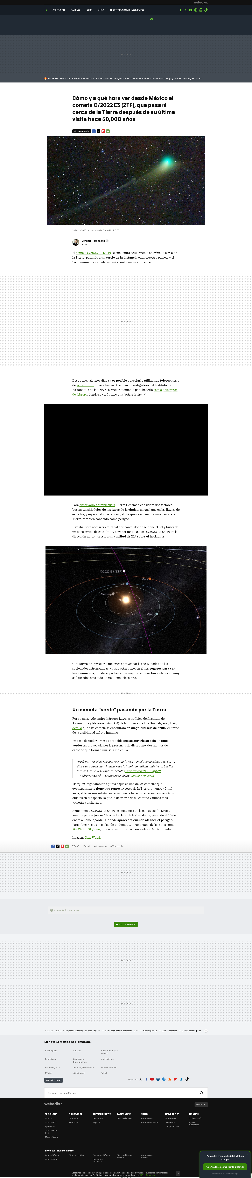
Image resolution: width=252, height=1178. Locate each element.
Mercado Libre (92, 78)
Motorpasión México (147, 1156)
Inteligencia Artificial (122, 78)
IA (137, 78)
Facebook (180, 10)
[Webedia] (201, 2)
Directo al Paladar (125, 1118)
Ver (127, 924)
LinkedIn (181, 1078)
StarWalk (78, 829)
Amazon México (74, 78)
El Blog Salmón (195, 1118)
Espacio (87, 846)
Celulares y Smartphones (80, 1060)
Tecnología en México (83, 1067)
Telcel (104, 1072)
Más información (147, 1175)
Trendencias (170, 1118)
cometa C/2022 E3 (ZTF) (93, 253)
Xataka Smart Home (51, 1131)
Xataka (48, 1118)
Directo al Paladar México (125, 1156)
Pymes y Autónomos (194, 1123)
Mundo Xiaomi (51, 1136)
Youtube (190, 10)
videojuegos (79, 1072)
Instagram (195, 10)
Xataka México (52, 1155)
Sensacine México (101, 1155)
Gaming (75, 10)
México (48, 1072)
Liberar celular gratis (191, 1030)
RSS (169, 1078)
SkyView (94, 829)
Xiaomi (198, 78)
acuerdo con (85, 385)
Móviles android (109, 1067)
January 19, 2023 (142, 776)
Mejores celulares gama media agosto (83, 1030)
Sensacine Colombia (98, 1160)
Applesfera (50, 1126)
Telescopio (117, 846)
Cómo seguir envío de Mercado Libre (122, 1030)
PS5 (144, 78)
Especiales (50, 1058)
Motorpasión (147, 1118)
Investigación (51, 1050)
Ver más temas (53, 1080)
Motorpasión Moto (149, 1122)
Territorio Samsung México (127, 10)
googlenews (201, 10)
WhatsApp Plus (150, 1030)
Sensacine (98, 1118)
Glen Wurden (94, 837)
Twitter (185, 10)
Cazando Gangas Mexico (109, 1052)
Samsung (186, 78)
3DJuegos (73, 1118)
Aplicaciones (107, 1058)
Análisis (77, 1050)
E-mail (108, 131)
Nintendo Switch (157, 78)
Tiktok (206, 10)
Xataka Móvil (51, 1122)
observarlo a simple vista (97, 505)
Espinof (96, 1122)
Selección (58, 10)
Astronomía (101, 846)
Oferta (106, 78)
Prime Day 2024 (52, 1067)
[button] (95, 240)
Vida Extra (73, 1122)
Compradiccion (172, 1126)
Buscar (201, 1093)
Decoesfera (170, 1122)
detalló (77, 728)
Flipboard (103, 131)
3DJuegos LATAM (76, 1155)
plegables (173, 78)
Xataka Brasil (51, 1159)
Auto (101, 10)
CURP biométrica (170, 1030)
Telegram (163, 1078)
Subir (199, 1104)
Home (89, 10)
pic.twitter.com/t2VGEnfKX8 (142, 771)
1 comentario (83, 131)
